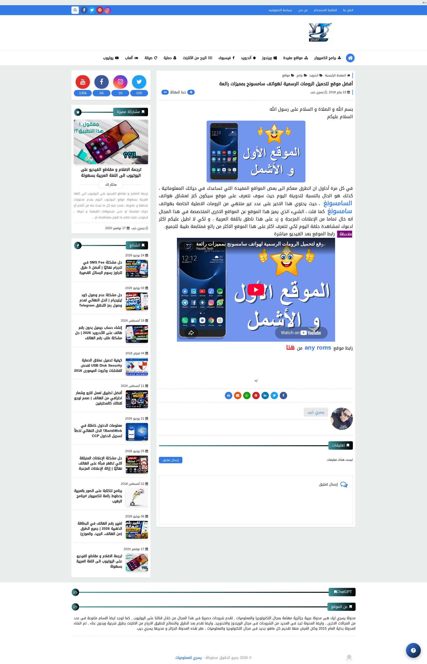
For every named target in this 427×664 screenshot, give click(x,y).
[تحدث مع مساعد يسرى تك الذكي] (413, 650)
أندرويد (246, 58)
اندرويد (313, 75)
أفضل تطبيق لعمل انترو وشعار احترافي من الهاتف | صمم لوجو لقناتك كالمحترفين (98, 398)
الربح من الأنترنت (195, 58)
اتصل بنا (348, 10)
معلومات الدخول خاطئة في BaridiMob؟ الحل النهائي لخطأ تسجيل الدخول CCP (98, 430)
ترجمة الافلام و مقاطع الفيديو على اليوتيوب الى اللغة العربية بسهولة (111, 172)
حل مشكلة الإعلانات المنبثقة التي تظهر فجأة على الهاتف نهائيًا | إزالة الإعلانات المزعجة (100, 463)
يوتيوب (108, 58)
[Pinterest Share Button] (265, 395)
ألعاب (129, 58)
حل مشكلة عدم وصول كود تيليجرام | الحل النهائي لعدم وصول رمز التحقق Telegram (100, 300)
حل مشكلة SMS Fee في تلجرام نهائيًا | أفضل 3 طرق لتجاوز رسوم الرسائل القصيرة (100, 267)
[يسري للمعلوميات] (318, 33)
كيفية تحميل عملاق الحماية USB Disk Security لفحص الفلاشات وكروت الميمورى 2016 (98, 365)
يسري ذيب (138, 228)
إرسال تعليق (171, 460)
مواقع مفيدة (293, 58)
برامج (300, 75)
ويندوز (267, 58)
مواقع (286, 75)
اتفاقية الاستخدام (325, 10)
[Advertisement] (161, 32)
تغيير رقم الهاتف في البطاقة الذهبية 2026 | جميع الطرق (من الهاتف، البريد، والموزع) (100, 528)
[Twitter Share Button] (274, 395)
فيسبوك (224, 58)
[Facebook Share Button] (283, 395)
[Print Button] (228, 395)
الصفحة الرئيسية (335, 75)
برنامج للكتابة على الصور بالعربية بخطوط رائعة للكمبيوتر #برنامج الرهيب (98, 496)
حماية (168, 58)
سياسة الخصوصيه (280, 10)
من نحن (303, 10)
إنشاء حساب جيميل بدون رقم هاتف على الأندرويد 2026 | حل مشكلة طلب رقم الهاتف (98, 332)
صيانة (148, 58)
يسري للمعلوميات (188, 657)
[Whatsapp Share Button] (247, 395)
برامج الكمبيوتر (325, 58)
